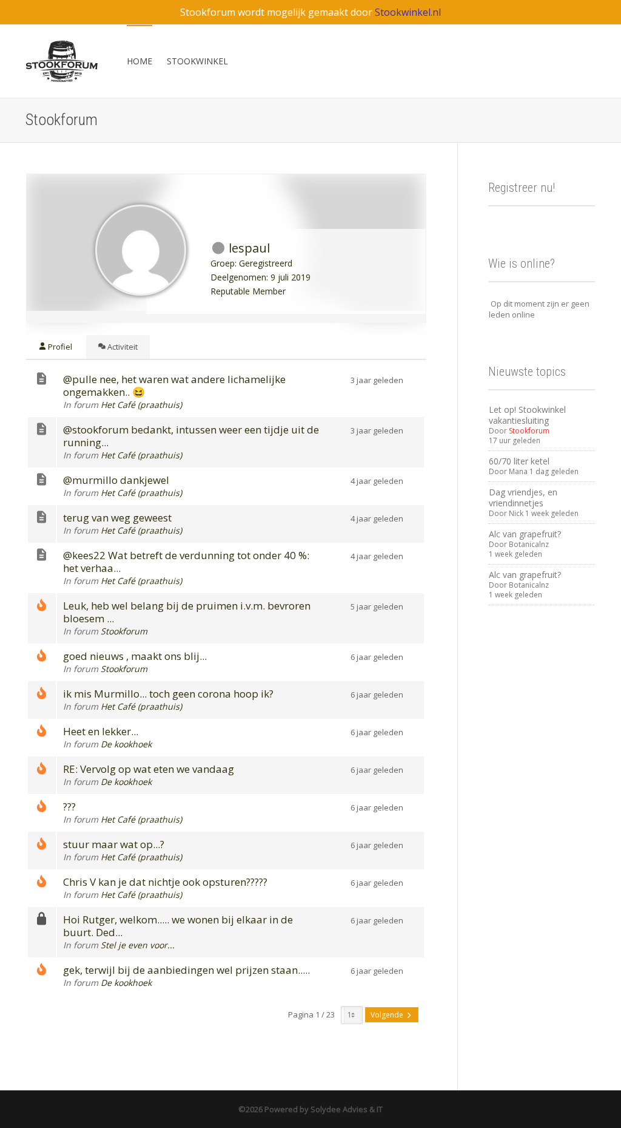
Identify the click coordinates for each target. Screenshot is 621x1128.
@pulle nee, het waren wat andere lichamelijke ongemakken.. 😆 (174, 385)
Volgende (388, 1015)
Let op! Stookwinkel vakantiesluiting (527, 415)
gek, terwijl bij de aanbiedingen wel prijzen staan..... (186, 970)
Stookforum (124, 631)
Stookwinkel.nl (408, 12)
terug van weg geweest (117, 518)
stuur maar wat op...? (113, 844)
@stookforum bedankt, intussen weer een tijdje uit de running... (191, 436)
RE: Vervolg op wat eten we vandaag (148, 769)
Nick (516, 513)
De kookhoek (126, 744)
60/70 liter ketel (519, 461)
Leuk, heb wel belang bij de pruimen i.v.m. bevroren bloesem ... (186, 612)
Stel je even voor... (138, 945)
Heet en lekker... (100, 731)
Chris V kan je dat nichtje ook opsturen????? (165, 882)
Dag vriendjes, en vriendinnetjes (523, 497)
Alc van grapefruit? (525, 534)
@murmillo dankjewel (116, 480)
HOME (139, 61)
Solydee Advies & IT (346, 1109)
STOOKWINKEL (197, 61)
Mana (518, 471)
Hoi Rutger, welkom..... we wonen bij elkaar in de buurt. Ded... (178, 925)
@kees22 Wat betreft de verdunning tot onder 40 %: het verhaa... (186, 561)
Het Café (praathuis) (141, 404)
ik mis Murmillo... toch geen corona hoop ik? (168, 694)
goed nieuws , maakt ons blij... (135, 656)
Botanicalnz (529, 544)
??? (69, 807)
